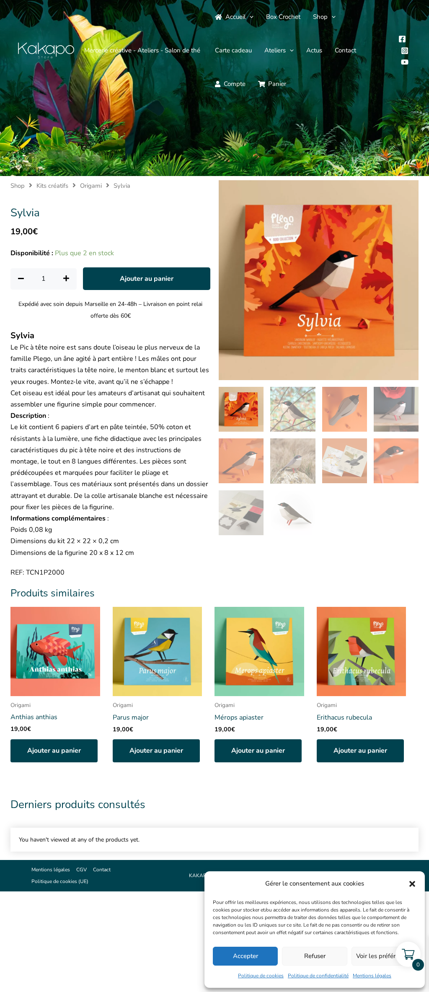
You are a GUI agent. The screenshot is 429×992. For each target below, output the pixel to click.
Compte (235, 84)
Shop (320, 17)
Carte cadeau (233, 50)
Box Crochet (283, 17)
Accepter (245, 956)
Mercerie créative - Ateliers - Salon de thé (142, 50)
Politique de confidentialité (318, 975)
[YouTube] (404, 62)
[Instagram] (404, 50)
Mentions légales (372, 975)
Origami (91, 185)
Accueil (235, 17)
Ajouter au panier (146, 278)
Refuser (315, 956)
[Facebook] (402, 39)
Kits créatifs (52, 185)
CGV (81, 869)
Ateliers (275, 50)
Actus (314, 50)
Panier (277, 84)
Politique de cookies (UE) (59, 881)
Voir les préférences (384, 956)
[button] (412, 884)
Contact (345, 50)
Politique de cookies (261, 975)
